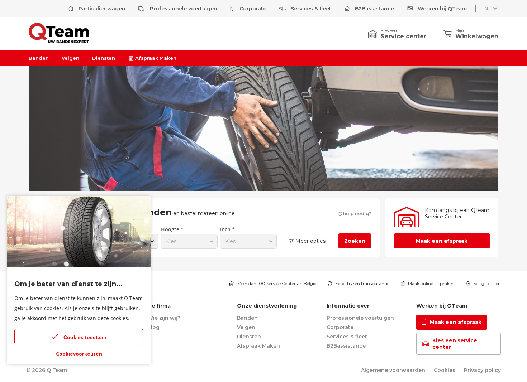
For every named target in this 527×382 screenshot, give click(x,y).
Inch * (227, 229)
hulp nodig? (356, 213)
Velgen (70, 58)
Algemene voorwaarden (393, 370)
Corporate (252, 8)
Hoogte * (172, 229)
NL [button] (488, 8)
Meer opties (310, 241)
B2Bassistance (373, 8)
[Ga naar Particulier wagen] (59, 41)
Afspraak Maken (155, 58)
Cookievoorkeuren (79, 354)
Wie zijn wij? (163, 318)
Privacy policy (482, 370)
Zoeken (354, 241)
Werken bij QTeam (441, 8)
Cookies (444, 370)
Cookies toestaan (84, 337)
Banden (39, 58)
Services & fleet (310, 8)
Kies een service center (454, 343)
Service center (403, 36)
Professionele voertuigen (182, 8)
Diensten (103, 58)
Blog (153, 327)
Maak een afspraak (441, 241)
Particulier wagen (101, 8)
